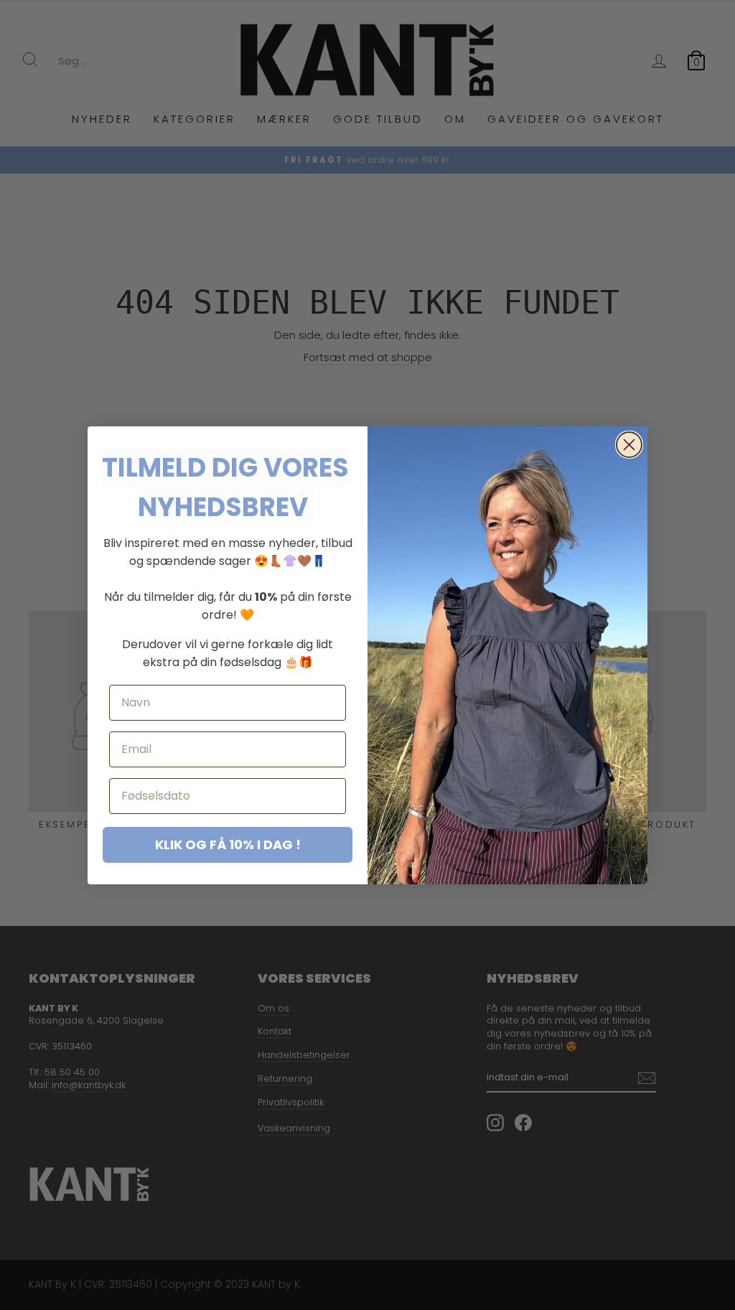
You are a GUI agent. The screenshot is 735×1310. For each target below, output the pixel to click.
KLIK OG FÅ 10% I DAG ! (228, 844)
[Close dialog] (629, 444)
